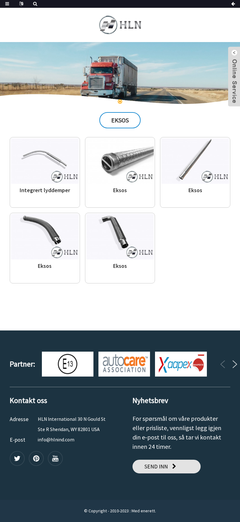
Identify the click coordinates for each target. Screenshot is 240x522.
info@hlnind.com (56, 439)
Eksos (120, 190)
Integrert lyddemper (45, 190)
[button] (21, 73)
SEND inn (156, 466)
